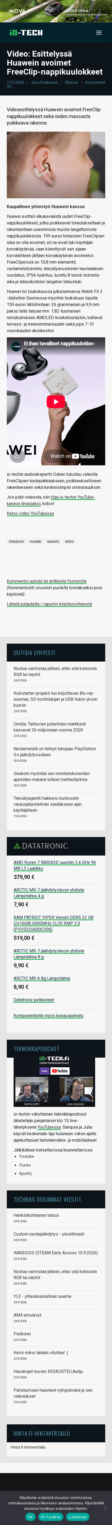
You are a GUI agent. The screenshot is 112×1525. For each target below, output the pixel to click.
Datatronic (42, 845)
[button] (98, 33)
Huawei (35, 542)
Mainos (71, 82)
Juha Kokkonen (44, 82)
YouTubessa (49, 1127)
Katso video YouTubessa (30, 513)
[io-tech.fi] (26, 32)
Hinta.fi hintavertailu (28, 1447)
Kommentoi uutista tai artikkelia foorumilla (46, 581)
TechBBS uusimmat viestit (48, 1199)
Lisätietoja (78, 1517)
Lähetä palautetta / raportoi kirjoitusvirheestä (49, 604)
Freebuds (16, 542)
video (69, 542)
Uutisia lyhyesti (34, 652)
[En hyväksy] (105, 1508)
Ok (30, 1517)
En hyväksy (51, 1517)
